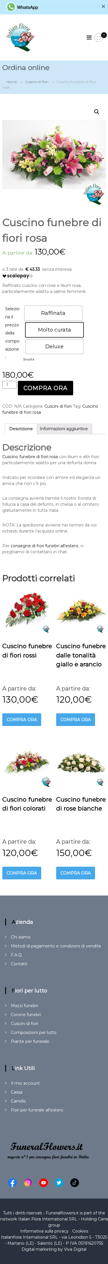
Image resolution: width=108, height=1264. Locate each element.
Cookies (80, 1231)
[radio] (53, 313)
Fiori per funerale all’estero (37, 1110)
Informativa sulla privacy (44, 1231)
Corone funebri (26, 1014)
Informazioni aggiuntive (64, 428)
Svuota (28, 359)
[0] (98, 37)
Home (11, 82)
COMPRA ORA (45, 388)
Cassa (16, 1092)
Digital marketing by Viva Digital (54, 1249)
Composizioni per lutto (33, 1032)
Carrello (18, 1101)
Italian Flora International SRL (47, 1219)
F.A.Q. (16, 955)
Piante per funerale (30, 1041)
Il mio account (25, 1083)
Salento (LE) (49, 1243)
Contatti (19, 963)
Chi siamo (21, 937)
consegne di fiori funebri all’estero (44, 545)
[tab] (21, 429)
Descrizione (21, 428)
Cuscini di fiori (36, 82)
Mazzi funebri (24, 1005)
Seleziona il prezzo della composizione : (12, 333)
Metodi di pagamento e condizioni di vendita (56, 946)
